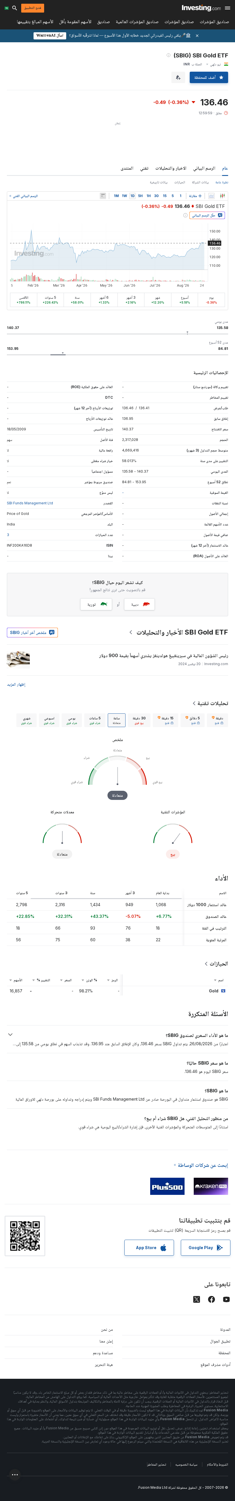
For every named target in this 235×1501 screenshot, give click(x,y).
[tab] (217, 720)
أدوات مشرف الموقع (215, 1364)
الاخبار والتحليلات (170, 168)
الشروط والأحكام (217, 1464)
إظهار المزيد (16, 684)
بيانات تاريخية (158, 182)
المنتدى (127, 168)
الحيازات (179, 182)
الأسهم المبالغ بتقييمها (35, 22)
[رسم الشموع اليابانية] (222, 196)
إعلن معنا (106, 1341)
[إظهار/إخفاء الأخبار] (103, 196)
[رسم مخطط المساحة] (211, 196)
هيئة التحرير (104, 1364)
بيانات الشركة (200, 182)
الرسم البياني (204, 168)
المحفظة (224, 1352)
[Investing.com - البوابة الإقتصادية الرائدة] (201, 8)
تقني (144, 168)
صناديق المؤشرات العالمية (137, 22)
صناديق (103, 22)
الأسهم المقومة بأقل (75, 22)
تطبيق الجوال (220, 1341)
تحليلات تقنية (212, 703)
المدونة (225, 1329)
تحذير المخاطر (156, 1464)
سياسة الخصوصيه (186, 1464)
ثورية (91, 604)
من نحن (107, 1329)
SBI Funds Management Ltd (30, 503)
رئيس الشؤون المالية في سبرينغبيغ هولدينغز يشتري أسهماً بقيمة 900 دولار (163, 655)
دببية (134, 604)
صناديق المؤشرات (214, 22)
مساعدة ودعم (103, 1352)
